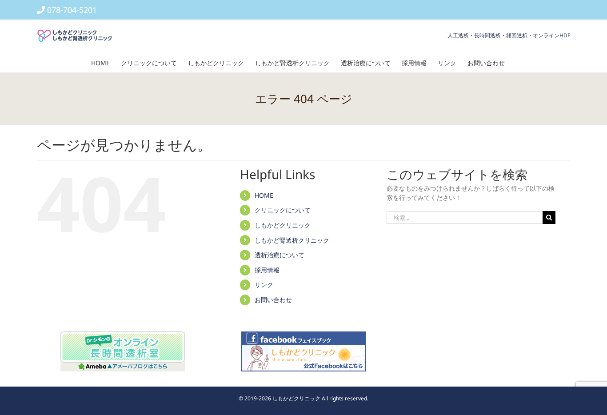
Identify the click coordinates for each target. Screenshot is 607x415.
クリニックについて (283, 210)
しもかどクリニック (283, 225)
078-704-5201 (72, 9)
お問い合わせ (273, 299)
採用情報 (267, 270)
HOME (264, 195)
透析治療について (279, 255)
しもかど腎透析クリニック (292, 240)
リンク (264, 284)
